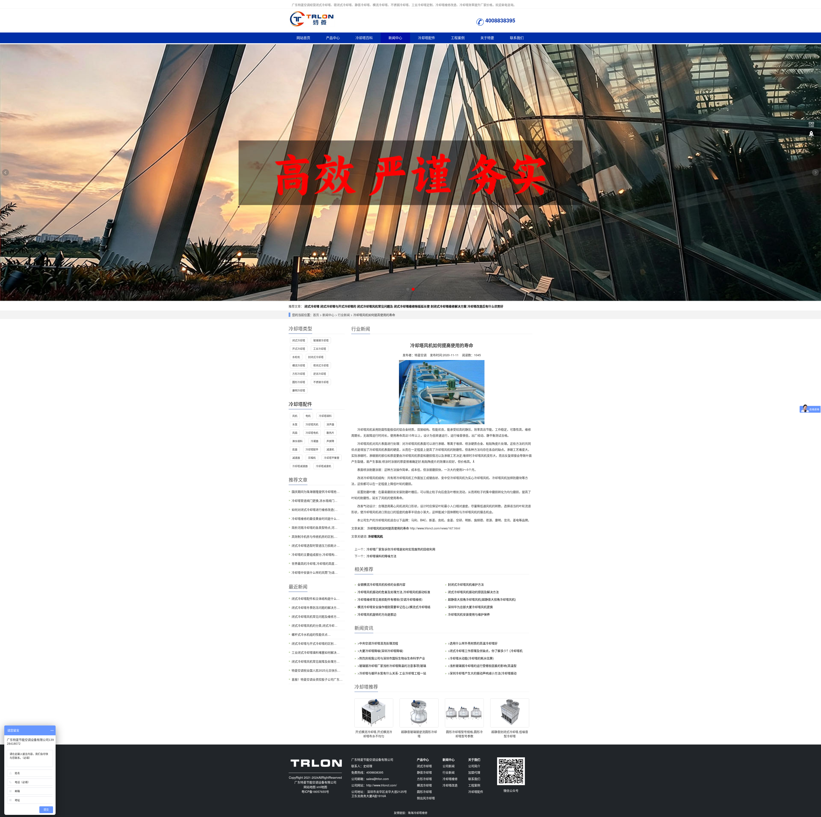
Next (815, 172)
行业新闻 (344, 315)
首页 (316, 315)
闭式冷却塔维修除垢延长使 (412, 306)
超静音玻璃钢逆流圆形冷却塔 (419, 734)
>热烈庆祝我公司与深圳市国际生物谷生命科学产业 (391, 658)
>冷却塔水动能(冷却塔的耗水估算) (471, 658)
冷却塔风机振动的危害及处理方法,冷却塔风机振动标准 (393, 592)
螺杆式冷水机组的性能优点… (311, 634)
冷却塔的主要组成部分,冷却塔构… (314, 554)
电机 (308, 416)
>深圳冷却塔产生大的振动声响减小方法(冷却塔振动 (482, 673)
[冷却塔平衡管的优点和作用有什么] (410, 172)
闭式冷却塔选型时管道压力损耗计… (316, 545)
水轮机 (296, 357)
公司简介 (474, 766)
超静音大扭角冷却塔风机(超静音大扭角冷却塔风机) (482, 599)
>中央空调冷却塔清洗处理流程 (377, 643)
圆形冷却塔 (298, 382)
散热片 (330, 432)
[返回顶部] (811, 134)
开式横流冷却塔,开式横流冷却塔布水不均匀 (373, 734)
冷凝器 (314, 441)
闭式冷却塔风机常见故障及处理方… (316, 661)
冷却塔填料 (325, 416)
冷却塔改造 (450, 785)
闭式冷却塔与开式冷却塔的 (338, 306)
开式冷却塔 (298, 348)
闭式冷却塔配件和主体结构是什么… (316, 598)
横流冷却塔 (298, 365)
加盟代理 (474, 772)
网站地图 (310, 787)
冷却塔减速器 (300, 466)
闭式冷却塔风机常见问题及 (375, 306)
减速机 (330, 449)
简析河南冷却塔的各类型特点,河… (314, 527)
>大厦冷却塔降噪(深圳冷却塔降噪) (380, 651)
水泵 (294, 424)
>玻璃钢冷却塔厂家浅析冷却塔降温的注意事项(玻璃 (391, 665)
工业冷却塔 (319, 348)
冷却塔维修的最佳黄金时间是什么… (316, 518)
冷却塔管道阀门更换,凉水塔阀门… (314, 500)
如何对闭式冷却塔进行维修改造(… (315, 509)
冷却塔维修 (450, 779)
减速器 (296, 457)
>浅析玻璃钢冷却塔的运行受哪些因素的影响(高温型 (482, 665)
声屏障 (330, 441)
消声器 (330, 424)
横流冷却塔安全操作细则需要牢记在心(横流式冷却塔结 (393, 607)
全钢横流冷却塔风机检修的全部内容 (381, 584)
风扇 (294, 432)
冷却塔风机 (375, 536)
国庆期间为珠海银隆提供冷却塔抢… (316, 491)
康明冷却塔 (298, 390)
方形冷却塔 (298, 373)
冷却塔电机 (312, 432)
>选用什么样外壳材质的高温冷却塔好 (473, 643)
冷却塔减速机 (323, 466)
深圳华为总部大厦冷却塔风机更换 (470, 607)
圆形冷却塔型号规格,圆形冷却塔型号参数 (464, 734)
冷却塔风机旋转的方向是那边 (376, 614)
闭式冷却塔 (311, 306)
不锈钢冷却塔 (321, 382)
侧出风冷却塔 (426, 798)
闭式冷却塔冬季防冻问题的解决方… (316, 607)
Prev (5, 172)
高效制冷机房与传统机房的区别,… (314, 536)
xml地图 (321, 787)
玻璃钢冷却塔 (321, 340)
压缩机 (312, 457)
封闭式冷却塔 (315, 357)
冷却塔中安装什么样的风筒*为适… (315, 572)
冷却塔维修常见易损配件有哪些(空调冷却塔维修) (389, 599)
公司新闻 (449, 766)
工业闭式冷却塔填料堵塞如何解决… (316, 652)
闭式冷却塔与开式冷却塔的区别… (314, 643)
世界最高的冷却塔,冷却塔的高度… (314, 563)
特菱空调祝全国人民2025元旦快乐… (316, 670)
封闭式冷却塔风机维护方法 (466, 584)
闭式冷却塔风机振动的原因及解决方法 (473, 592)
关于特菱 (487, 37)
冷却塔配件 (426, 37)
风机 (294, 416)
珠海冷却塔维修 (417, 813)
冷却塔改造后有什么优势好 (485, 306)
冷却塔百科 (364, 37)
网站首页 (303, 37)
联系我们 (517, 37)
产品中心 (333, 37)
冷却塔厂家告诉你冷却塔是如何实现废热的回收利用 (400, 549)
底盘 (294, 449)
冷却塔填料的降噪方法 (381, 556)
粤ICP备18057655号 (315, 791)
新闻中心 (395, 37)
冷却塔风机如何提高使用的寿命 (388, 528)
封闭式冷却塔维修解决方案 (449, 306)
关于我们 (474, 759)
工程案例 (458, 37)
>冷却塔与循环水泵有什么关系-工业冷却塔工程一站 (391, 673)
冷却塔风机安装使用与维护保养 (469, 614)
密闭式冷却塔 (321, 365)
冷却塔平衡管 (331, 457)
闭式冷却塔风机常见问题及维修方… (316, 616)
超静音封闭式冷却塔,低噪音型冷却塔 (509, 734)
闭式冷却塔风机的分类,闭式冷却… (314, 625)
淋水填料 (297, 441)
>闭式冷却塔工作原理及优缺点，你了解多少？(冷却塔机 (485, 651)
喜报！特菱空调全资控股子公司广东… (317, 679)
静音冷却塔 (424, 772)
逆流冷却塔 (319, 373)
